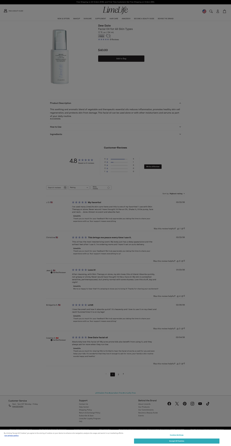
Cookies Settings (176, 435)
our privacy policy (11, 435)
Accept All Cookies (176, 441)
